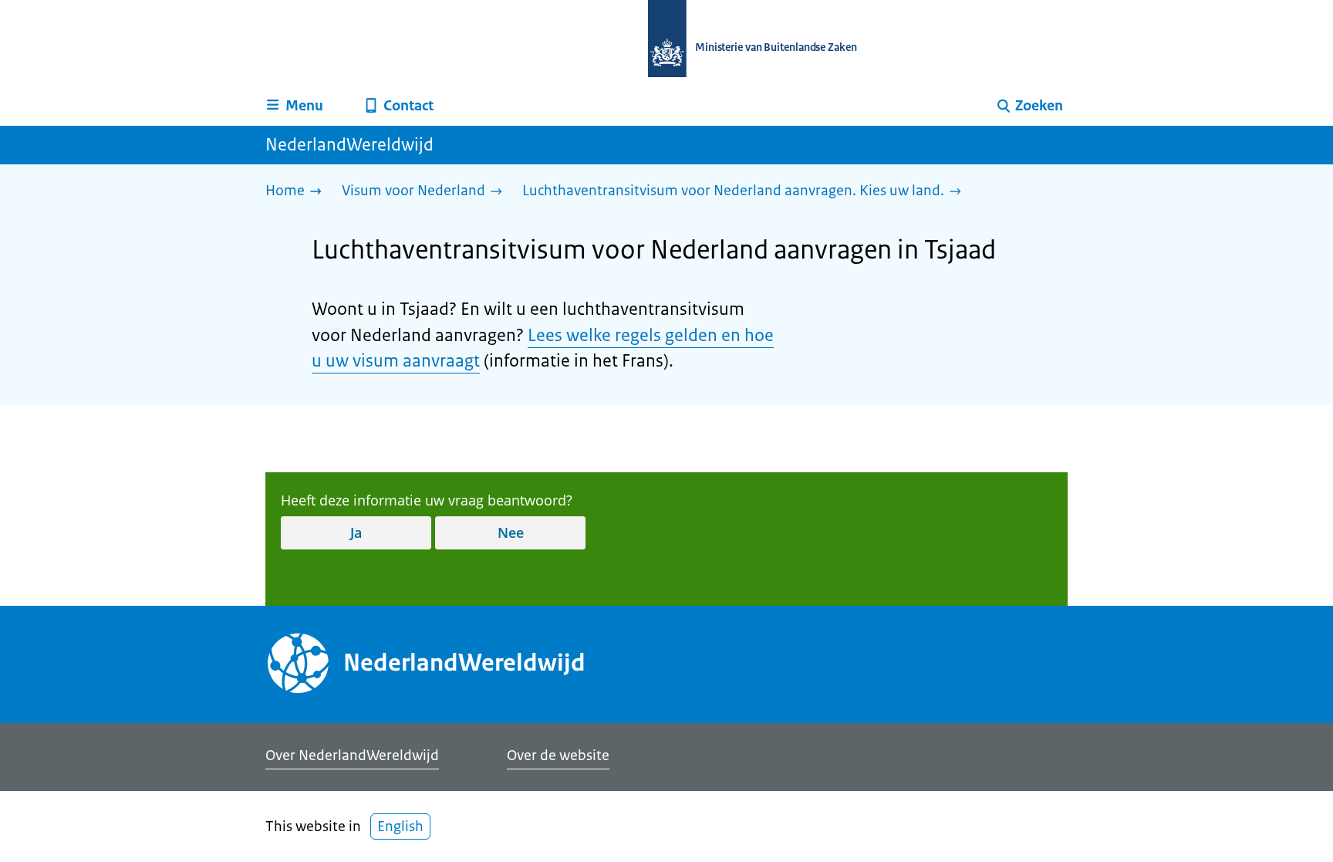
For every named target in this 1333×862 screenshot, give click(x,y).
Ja (356, 532)
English (400, 826)
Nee (511, 532)
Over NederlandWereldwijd (352, 755)
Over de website (558, 755)
